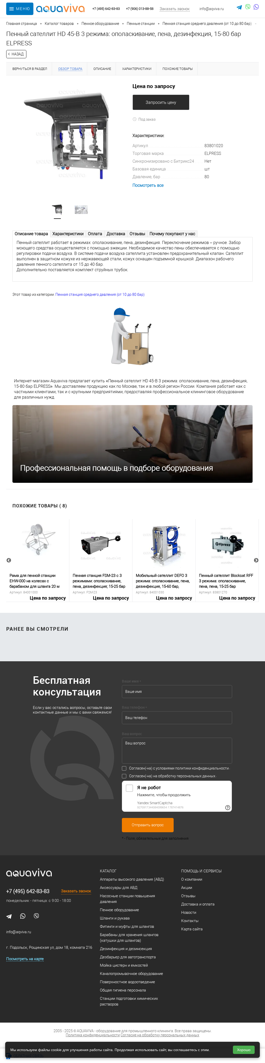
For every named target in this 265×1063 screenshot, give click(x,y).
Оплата (95, 233)
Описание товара (31, 233)
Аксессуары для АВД (118, 887)
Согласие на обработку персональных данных (160, 1035)
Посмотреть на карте (25, 959)
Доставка (116, 233)
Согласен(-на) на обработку (172, 776)
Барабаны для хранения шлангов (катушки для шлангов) (129, 937)
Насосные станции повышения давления (127, 899)
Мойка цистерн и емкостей (124, 965)
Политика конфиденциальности (93, 1035)
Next (256, 560)
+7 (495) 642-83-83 (27, 891)
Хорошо (244, 1050)
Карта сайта (192, 929)
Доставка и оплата (198, 904)
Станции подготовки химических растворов (129, 1001)
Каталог (108, 871)
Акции (186, 887)
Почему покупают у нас (172, 233)
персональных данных (196, 776)
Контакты (189, 920)
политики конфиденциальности (202, 768)
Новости (188, 912)
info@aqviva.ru (212, 9)
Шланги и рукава (115, 918)
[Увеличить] (69, 136)
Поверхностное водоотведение (127, 982)
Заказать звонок (175, 8)
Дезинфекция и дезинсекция (126, 948)
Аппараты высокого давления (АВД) (132, 879)
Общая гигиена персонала (123, 990)
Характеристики (68, 233)
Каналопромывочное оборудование (131, 973)
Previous (8, 560)
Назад (18, 54)
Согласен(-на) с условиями (179, 768)
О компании (191, 879)
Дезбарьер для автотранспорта (128, 957)
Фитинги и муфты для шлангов (127, 926)
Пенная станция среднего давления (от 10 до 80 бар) (100, 294)
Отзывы (137, 233)
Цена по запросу (48, 598)
